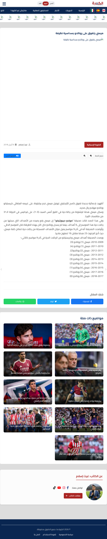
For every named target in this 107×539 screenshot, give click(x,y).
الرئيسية (82, 10)
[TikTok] (54, 487)
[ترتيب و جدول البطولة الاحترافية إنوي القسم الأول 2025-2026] (103, 18)
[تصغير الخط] (90, 156)
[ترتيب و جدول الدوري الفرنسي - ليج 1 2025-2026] (77, 18)
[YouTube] (59, 487)
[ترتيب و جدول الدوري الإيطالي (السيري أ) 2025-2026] (86, 18)
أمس (51, 3)
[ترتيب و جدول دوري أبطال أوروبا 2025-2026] (52, 18)
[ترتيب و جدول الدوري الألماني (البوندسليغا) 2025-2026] (60, 18)
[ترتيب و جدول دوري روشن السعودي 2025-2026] (26, 18)
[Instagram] (64, 487)
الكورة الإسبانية (94, 145)
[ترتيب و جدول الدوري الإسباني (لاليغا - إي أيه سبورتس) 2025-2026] (94, 18)
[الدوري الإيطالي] (92, 10)
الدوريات (69, 10)
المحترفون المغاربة (40, 10)
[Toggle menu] (5, 3)
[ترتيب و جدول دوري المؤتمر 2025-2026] (35, 18)
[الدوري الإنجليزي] (103, 10)
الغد (40, 3)
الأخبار (57, 10)
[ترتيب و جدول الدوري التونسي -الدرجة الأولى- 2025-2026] (9, 18)
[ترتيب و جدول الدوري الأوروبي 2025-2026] (43, 18)
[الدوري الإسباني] (98, 10)
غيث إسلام (23, 144)
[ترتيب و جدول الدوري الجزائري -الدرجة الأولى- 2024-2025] (18, 18)
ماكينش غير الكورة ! (18, 10)
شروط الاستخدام (49, 534)
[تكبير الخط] (84, 156)
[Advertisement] (53, 181)
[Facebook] (68, 487)
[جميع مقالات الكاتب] (94, 492)
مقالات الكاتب (74, 496)
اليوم (45, 3)
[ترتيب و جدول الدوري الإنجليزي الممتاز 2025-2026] (69, 18)
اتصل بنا (37, 534)
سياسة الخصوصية (66, 534)
